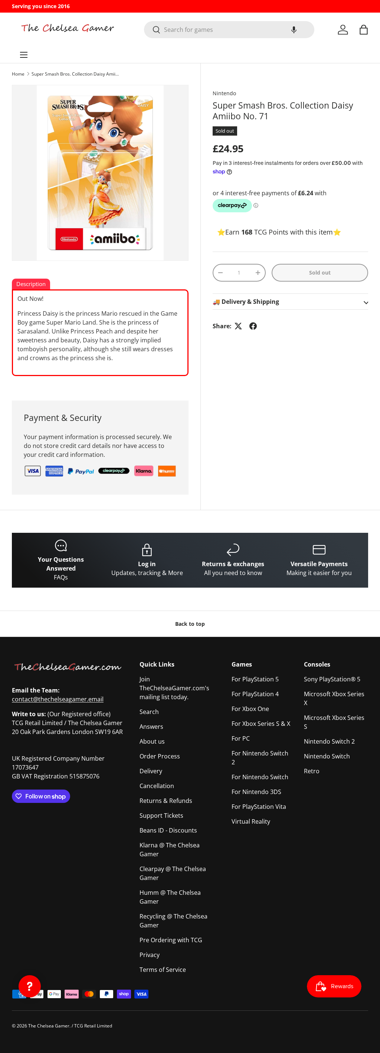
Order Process (160, 756)
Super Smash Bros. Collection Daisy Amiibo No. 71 (76, 74)
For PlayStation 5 (255, 679)
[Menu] (24, 55)
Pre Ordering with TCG (171, 940)
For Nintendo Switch (260, 777)
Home (18, 74)
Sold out (320, 272)
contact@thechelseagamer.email (58, 699)
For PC (241, 738)
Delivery (151, 771)
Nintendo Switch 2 (329, 741)
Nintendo (224, 93)
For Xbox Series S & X (261, 724)
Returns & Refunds (166, 801)
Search (149, 712)
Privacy (150, 955)
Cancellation (157, 786)
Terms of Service (163, 970)
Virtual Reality (251, 821)
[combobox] (229, 29)
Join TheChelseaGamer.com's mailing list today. (174, 688)
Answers (151, 727)
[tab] (31, 284)
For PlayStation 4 (255, 694)
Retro (312, 771)
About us (152, 741)
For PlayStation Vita (259, 807)
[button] (294, 29)
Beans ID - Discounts (168, 830)
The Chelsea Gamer (48, 1026)
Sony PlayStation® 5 (332, 679)
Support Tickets (161, 815)
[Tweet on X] (238, 326)
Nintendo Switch (327, 756)
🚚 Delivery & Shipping (246, 302)
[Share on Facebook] (253, 326)
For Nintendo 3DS (256, 792)
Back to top (190, 623)
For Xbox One (250, 709)
